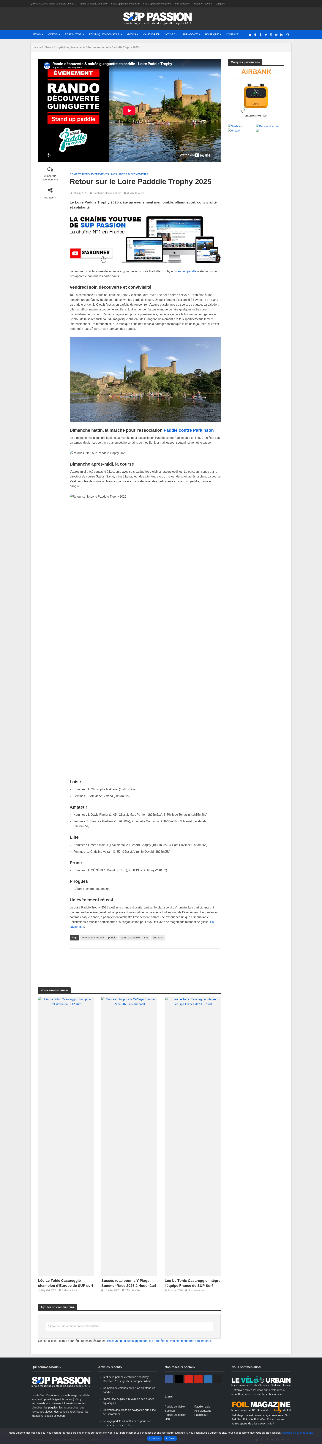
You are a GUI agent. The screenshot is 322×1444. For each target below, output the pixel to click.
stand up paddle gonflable (94, 3)
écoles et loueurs (202, 3)
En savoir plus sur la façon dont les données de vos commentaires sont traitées (159, 1340)
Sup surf (170, 1410)
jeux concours (182, 3)
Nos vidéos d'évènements (129, 174)
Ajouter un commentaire (50, 177)
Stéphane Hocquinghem (107, 192)
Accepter (154, 1438)
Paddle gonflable (175, 1406)
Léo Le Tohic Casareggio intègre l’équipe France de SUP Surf (192, 1283)
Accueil (38, 47)
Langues (220, 3)
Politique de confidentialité (297, 1432)
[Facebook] (169, 1379)
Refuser (170, 1438)
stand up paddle (185, 271)
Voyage (170, 34)
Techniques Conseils (104, 34)
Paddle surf (201, 1414)
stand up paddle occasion (157, 3)
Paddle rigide (202, 1406)
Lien (167, 1418)
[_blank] (250, 34)
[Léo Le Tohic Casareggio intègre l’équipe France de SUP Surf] (193, 1136)
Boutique (212, 34)
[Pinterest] (198, 1379)
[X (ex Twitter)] (218, 1379)
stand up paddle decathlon (125, 3)
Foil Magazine (202, 1410)
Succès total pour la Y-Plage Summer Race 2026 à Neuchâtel (128, 1283)
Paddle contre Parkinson (189, 430)
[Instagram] (179, 1379)
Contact (232, 34)
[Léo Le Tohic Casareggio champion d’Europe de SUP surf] (66, 1136)
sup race (158, 937)
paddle (112, 937)
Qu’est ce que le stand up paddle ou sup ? (53, 3)
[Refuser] (317, 1436)
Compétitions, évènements (69, 47)
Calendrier (151, 34)
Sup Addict (190, 34)
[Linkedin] (208, 1379)
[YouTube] (188, 1379)
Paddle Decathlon (175, 1414)
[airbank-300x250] (256, 92)
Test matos (73, 34)
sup (146, 937)
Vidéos (53, 34)
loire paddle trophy (93, 937)
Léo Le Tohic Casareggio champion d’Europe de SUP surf (65, 1283)
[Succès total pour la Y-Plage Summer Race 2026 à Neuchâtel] (129, 1136)
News (37, 34)
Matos (131, 34)
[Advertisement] (145, 963)
